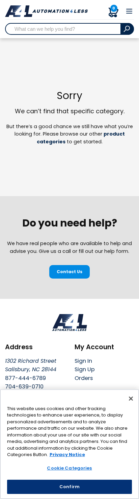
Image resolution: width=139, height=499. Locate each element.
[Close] (130, 398)
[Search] (127, 29)
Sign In (83, 361)
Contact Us (69, 272)
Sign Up (85, 369)
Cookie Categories (69, 468)
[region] (69, 444)
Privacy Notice (67, 454)
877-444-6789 (25, 378)
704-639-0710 (24, 386)
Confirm (69, 486)
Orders (84, 378)
